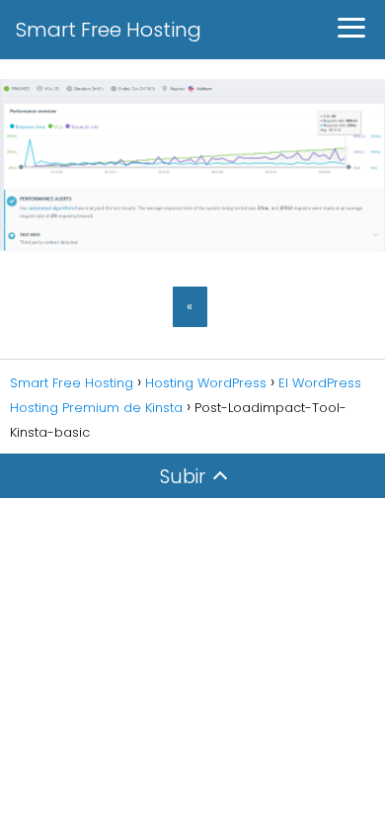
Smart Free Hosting (108, 29)
